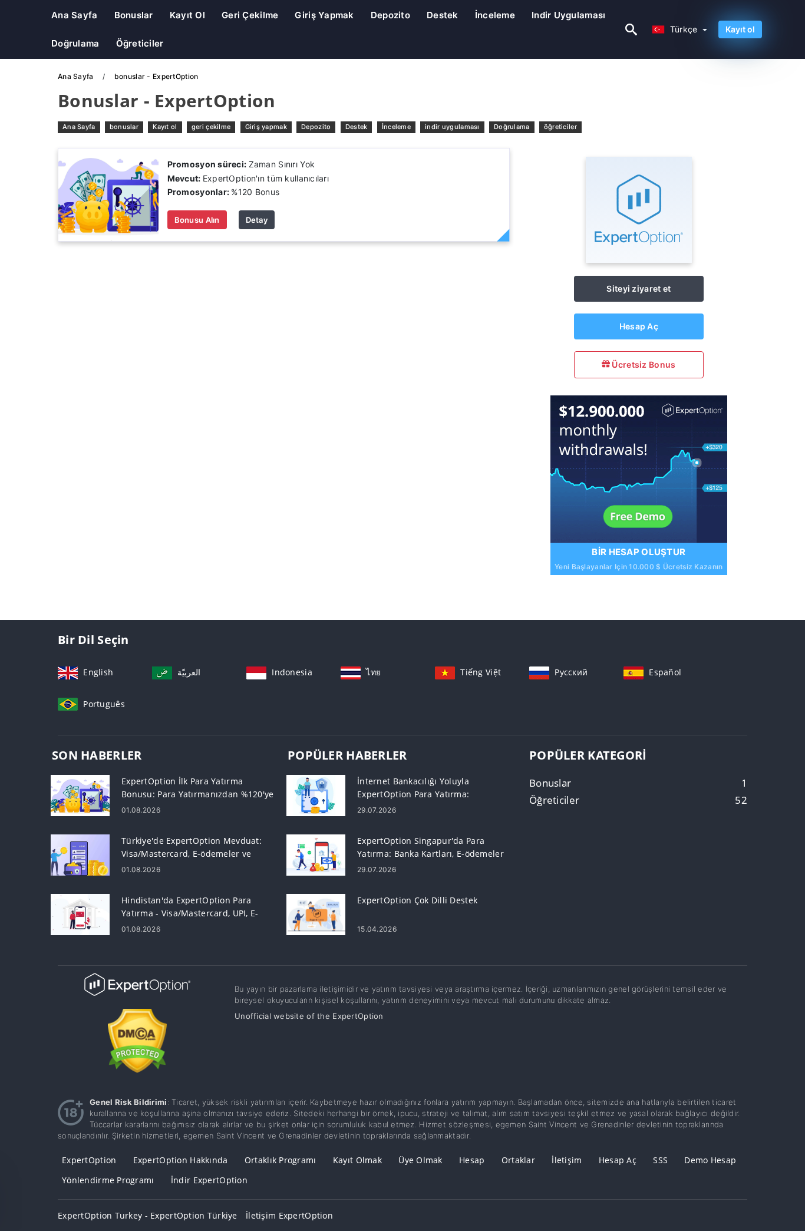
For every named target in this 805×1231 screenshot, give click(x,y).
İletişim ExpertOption (289, 1215)
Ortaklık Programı (280, 1160)
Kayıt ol (187, 15)
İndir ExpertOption (209, 1180)
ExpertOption (89, 1160)
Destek (442, 15)
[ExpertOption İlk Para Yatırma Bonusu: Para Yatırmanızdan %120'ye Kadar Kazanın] (80, 794)
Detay (257, 220)
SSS (660, 1160)
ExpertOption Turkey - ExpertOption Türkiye (147, 1215)
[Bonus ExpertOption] (108, 194)
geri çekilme (250, 15)
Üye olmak (420, 1160)
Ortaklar (518, 1160)
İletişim (567, 1160)
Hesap (471, 1160)
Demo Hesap (710, 1160)
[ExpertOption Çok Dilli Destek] (315, 913)
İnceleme (495, 15)
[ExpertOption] (639, 260)
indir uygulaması (568, 15)
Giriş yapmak (324, 15)
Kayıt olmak (357, 1160)
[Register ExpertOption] (638, 467)
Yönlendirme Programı (108, 1180)
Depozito (390, 15)
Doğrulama (75, 43)
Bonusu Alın (197, 220)
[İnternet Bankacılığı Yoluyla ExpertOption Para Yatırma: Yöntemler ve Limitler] (315, 794)
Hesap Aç (638, 326)
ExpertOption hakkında (180, 1160)
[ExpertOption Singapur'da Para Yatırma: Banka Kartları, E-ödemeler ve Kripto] (315, 854)
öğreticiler (140, 43)
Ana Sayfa (74, 15)
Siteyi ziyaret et (638, 288)
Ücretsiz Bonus (642, 364)
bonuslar (133, 15)
